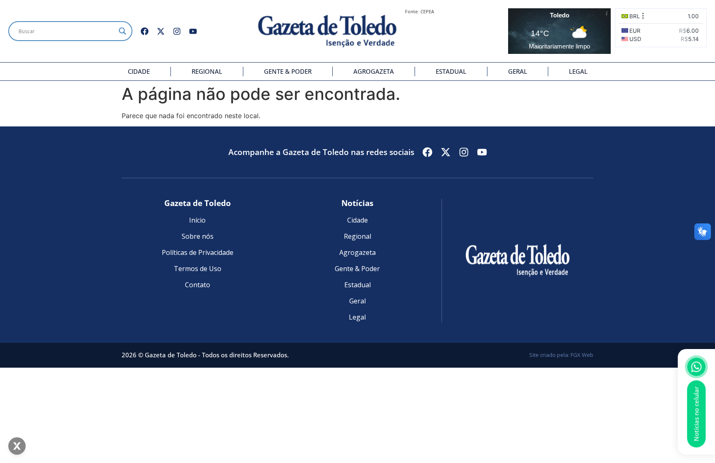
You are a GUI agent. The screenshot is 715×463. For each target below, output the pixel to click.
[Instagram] (177, 31)
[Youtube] (193, 31)
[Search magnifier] (122, 31)
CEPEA (427, 11)
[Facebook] (145, 31)
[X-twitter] (161, 31)
